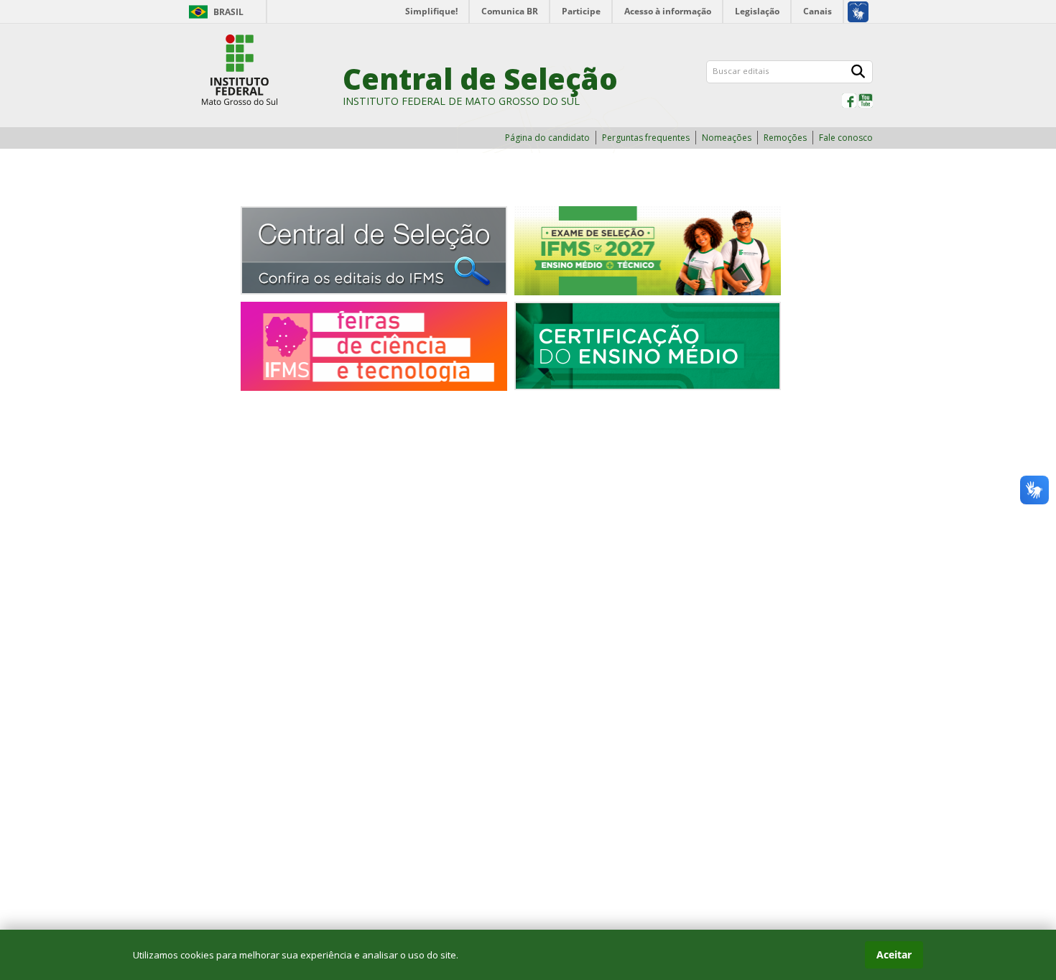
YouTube (865, 100)
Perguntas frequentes (646, 137)
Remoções (785, 137)
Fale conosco (846, 137)
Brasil (228, 12)
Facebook (849, 100)
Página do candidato (547, 137)
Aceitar (894, 954)
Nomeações (726, 137)
